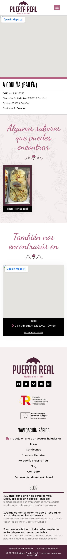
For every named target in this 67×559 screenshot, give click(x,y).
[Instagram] (48, 384)
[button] (57, 7)
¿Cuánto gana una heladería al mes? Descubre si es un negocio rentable (28, 497)
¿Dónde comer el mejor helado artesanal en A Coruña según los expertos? (32, 514)
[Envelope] (41, 384)
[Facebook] (18, 384)
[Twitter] (26, 384)
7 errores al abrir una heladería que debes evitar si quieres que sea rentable (31, 531)
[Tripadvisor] (33, 384)
